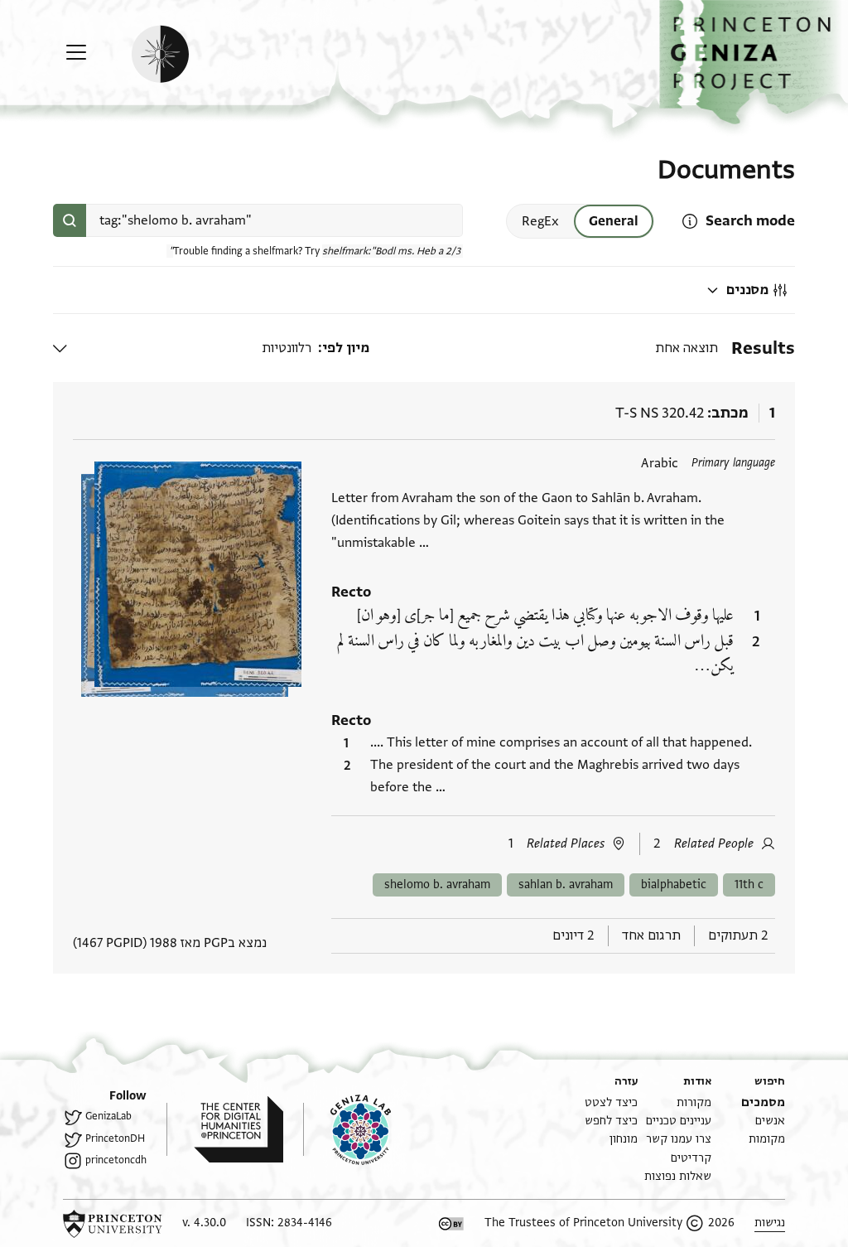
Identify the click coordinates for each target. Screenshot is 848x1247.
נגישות (769, 1222)
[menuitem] (763, 1102)
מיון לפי (345, 348)
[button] (753, 62)
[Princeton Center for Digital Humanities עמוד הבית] (224, 1129)
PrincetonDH (115, 1138)
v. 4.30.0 (204, 1222)
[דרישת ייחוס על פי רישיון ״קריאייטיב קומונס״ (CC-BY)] (451, 1223)
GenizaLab (108, 1116)
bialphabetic (673, 884)
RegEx (540, 221)
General (613, 221)
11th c (749, 884)
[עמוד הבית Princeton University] (112, 1224)
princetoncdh (116, 1160)
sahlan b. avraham (565, 884)
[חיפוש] (69, 220)
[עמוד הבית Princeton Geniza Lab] (347, 1129)
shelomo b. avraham (437, 884)
